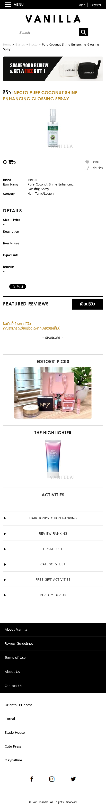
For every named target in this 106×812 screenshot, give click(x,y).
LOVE (95, 162)
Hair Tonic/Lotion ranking (53, 518)
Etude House (15, 732)
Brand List (53, 549)
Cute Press (13, 746)
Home (7, 44)
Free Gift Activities (53, 579)
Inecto (33, 44)
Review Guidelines (19, 643)
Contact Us (13, 685)
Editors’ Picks (53, 362)
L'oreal (10, 718)
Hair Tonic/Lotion (41, 193)
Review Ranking (53, 533)
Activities (53, 495)
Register (96, 5)
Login (81, 5)
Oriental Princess (18, 705)
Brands (20, 44)
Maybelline (13, 760)
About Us (12, 671)
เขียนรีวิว (97, 168)
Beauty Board (53, 595)
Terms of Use (15, 657)
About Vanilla (16, 629)
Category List (53, 564)
